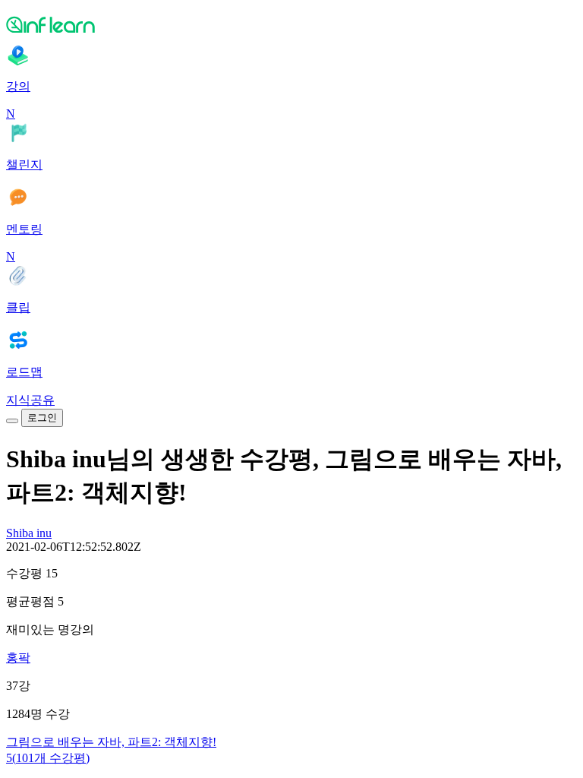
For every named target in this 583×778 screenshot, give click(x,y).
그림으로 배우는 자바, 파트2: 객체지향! (111, 741)
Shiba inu (29, 533)
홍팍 (18, 657)
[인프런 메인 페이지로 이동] (291, 24)
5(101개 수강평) (48, 757)
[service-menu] (12, 421)
